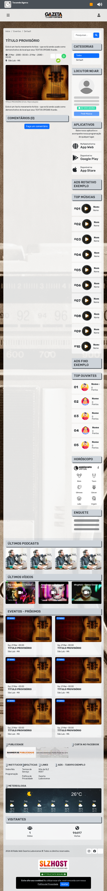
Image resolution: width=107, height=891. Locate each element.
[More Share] (58, 60)
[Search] (96, 35)
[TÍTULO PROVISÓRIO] (16, 558)
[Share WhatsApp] (64, 56)
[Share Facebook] (52, 56)
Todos (79, 55)
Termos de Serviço (27, 770)
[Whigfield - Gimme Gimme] (86, 593)
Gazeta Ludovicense (44, 777)
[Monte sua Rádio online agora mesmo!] (53, 865)
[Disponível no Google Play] (86, 157)
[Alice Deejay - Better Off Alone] (53, 593)
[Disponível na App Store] (86, 169)
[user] (99, 15)
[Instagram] (89, 851)
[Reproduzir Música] (86, 209)
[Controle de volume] (99, 4)
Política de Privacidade (27, 777)
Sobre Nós (10, 769)
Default (79, 60)
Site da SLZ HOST (44, 770)
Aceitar (64, 884)
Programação (12, 774)
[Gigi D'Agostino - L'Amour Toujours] (20, 593)
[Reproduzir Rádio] (91, 4)
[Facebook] (94, 851)
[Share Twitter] (58, 56)
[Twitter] (100, 851)
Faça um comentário (37, 126)
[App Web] (86, 146)
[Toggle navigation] (8, 15)
